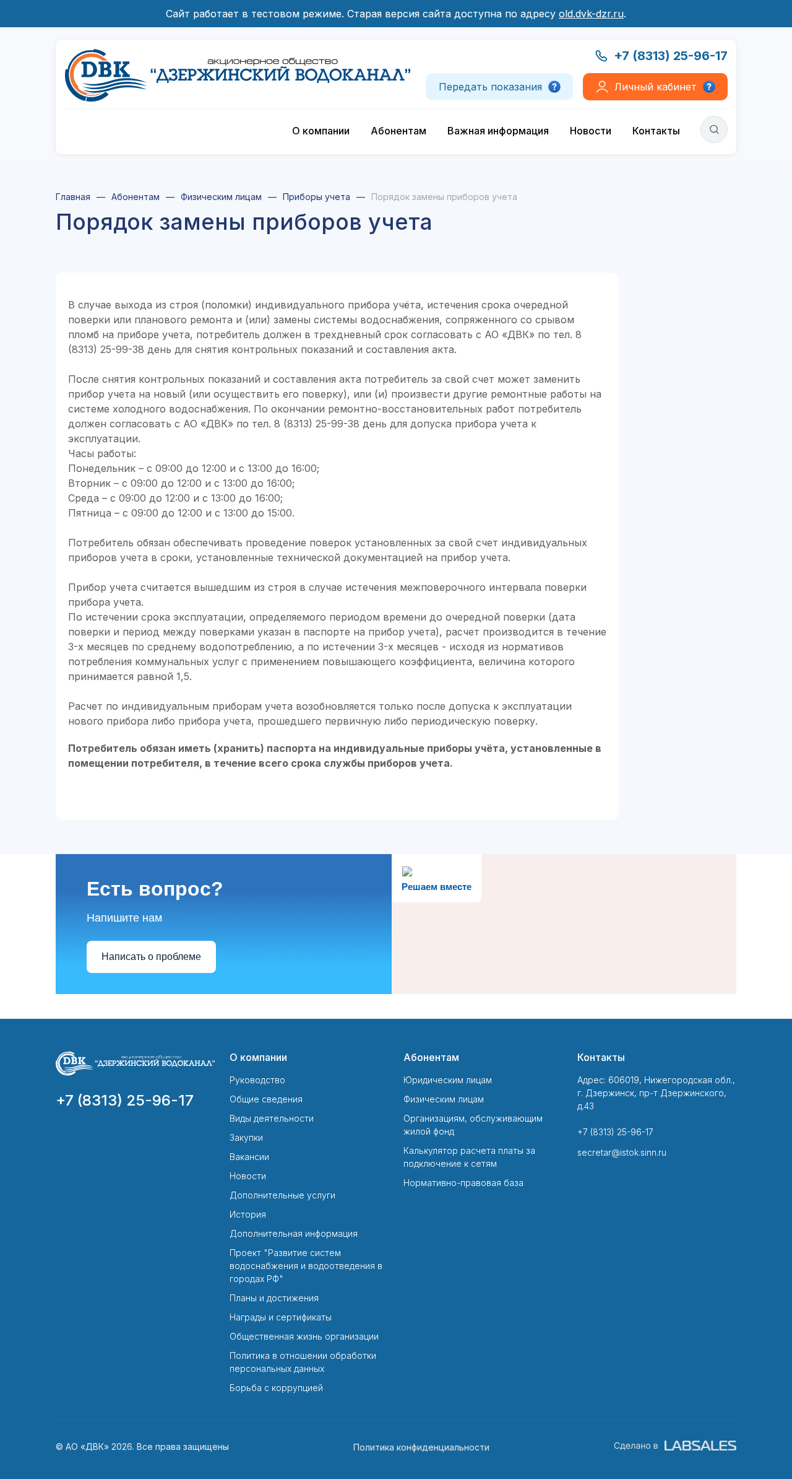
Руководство (257, 1080)
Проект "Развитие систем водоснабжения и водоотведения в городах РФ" (306, 1265)
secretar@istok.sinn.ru (621, 1152)
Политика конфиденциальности (421, 1447)
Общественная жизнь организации (304, 1336)
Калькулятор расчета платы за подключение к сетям (469, 1157)
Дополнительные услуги (282, 1195)
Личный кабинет (655, 87)
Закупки (246, 1137)
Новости (590, 130)
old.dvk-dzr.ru (591, 13)
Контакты (656, 130)
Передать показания (490, 87)
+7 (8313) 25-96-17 (671, 55)
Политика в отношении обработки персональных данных (303, 1362)
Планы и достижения (274, 1298)
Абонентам (398, 130)
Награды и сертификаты (281, 1317)
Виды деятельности (272, 1118)
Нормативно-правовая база (463, 1182)
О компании (321, 130)
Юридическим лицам (447, 1080)
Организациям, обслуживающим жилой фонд (473, 1125)
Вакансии (249, 1156)
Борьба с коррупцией (276, 1387)
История (248, 1214)
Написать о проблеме (151, 956)
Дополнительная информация (294, 1233)
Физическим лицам (221, 196)
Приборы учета (316, 196)
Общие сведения (266, 1099)
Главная (73, 196)
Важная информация (498, 130)
